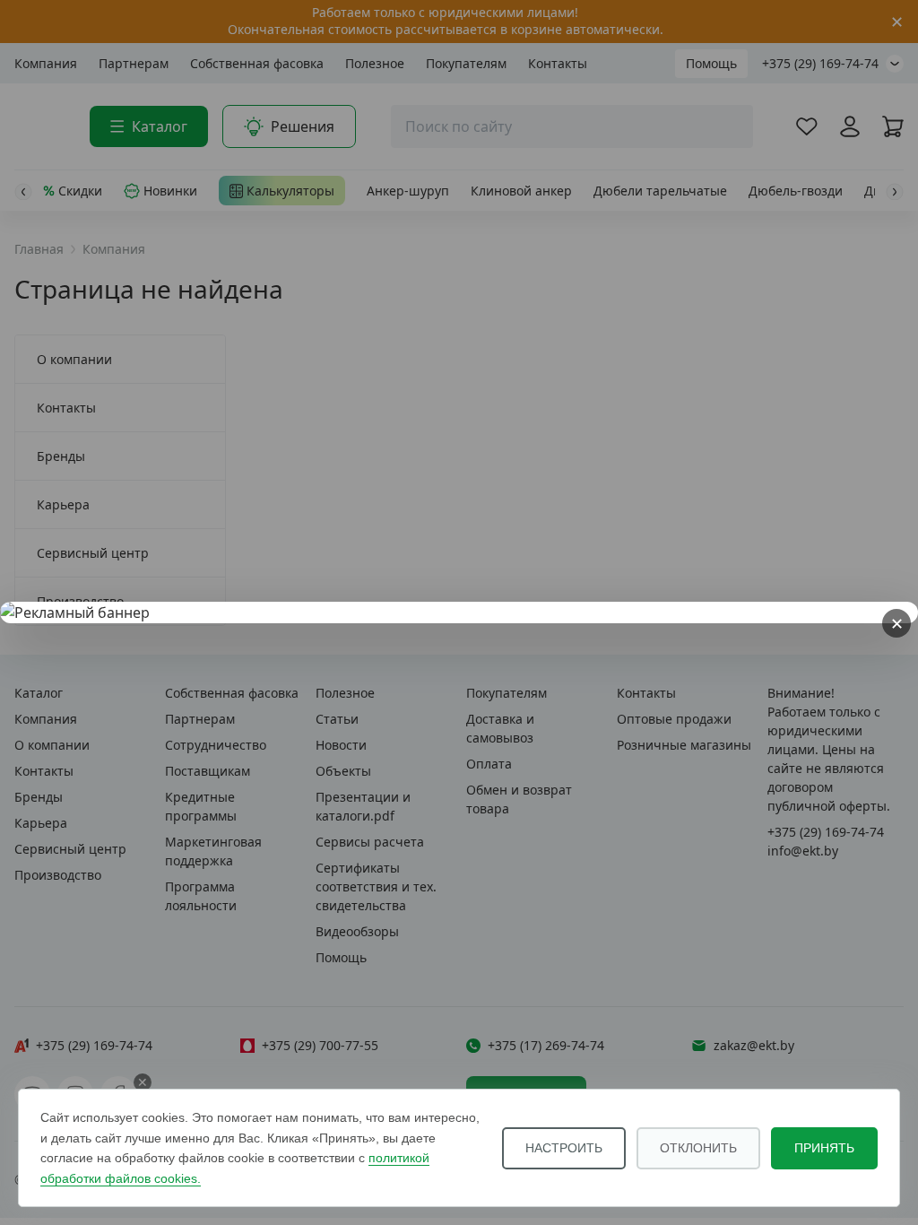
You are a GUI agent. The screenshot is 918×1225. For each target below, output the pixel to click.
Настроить (563, 1148)
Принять (824, 1148)
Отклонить (698, 1148)
